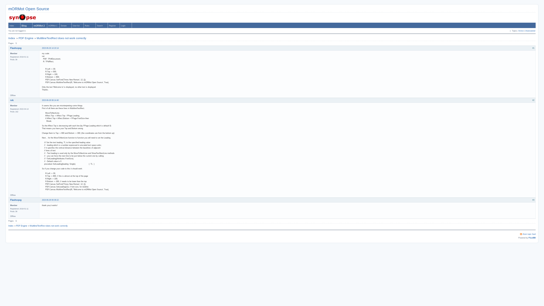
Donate (64, 26)
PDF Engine (26, 38)
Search (100, 26)
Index (11, 26)
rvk (12, 100)
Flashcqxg (16, 48)
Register (112, 26)
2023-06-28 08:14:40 (50, 100)
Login (123, 26)
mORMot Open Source (28, 9)
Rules (87, 26)
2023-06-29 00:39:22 (50, 200)
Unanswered (530, 31)
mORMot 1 (52, 26)
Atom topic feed (529, 234)
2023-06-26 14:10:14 (50, 48)
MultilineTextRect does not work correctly (61, 38)
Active (521, 31)
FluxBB (532, 238)
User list (76, 26)
